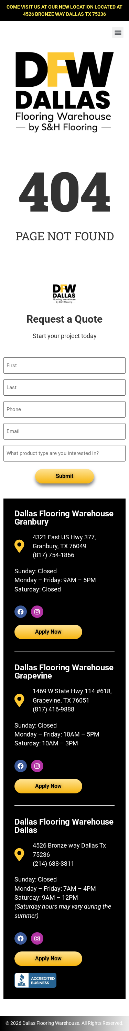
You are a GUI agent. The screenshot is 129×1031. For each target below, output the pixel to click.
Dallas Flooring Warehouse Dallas (64, 826)
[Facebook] (20, 612)
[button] (117, 32)
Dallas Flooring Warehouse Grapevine (64, 672)
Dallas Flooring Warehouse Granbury (64, 518)
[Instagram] (37, 612)
